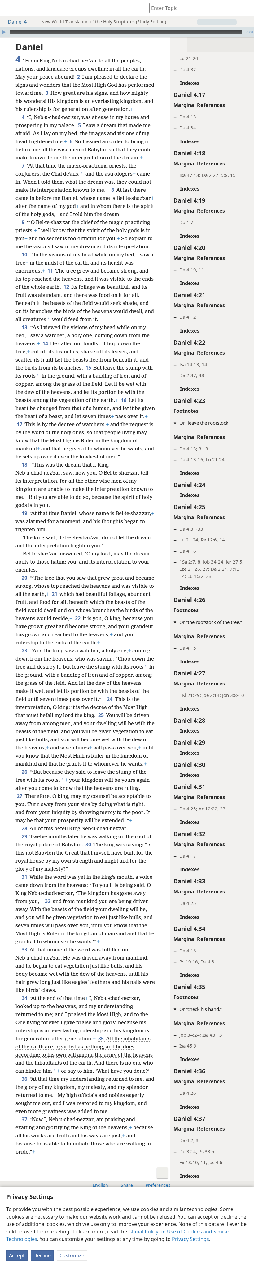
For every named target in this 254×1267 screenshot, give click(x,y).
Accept (17, 1255)
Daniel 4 (17, 21)
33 (25, 949)
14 (45, 343)
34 (25, 998)
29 (25, 836)
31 (25, 876)
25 (101, 715)
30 (88, 844)
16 (124, 400)
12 (67, 286)
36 (25, 1079)
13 (25, 327)
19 (25, 513)
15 (88, 367)
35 (101, 1038)
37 (25, 1119)
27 (20, 796)
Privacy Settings (190, 1239)
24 (110, 699)
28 (25, 828)
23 (25, 650)
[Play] (4, 32)
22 (78, 618)
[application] (127, 32)
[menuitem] (9, 8)
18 (25, 464)
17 (20, 424)
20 (25, 577)
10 (25, 254)
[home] (9, 8)
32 (48, 901)
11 (50, 270)
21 (55, 594)
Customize (71, 1255)
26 (25, 771)
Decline (42, 1255)
